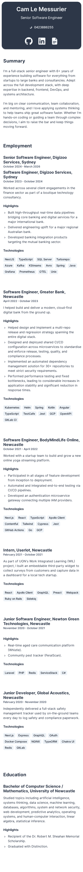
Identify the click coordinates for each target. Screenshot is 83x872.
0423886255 (43, 27)
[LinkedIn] (41, 42)
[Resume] (54, 42)
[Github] (29, 41)
